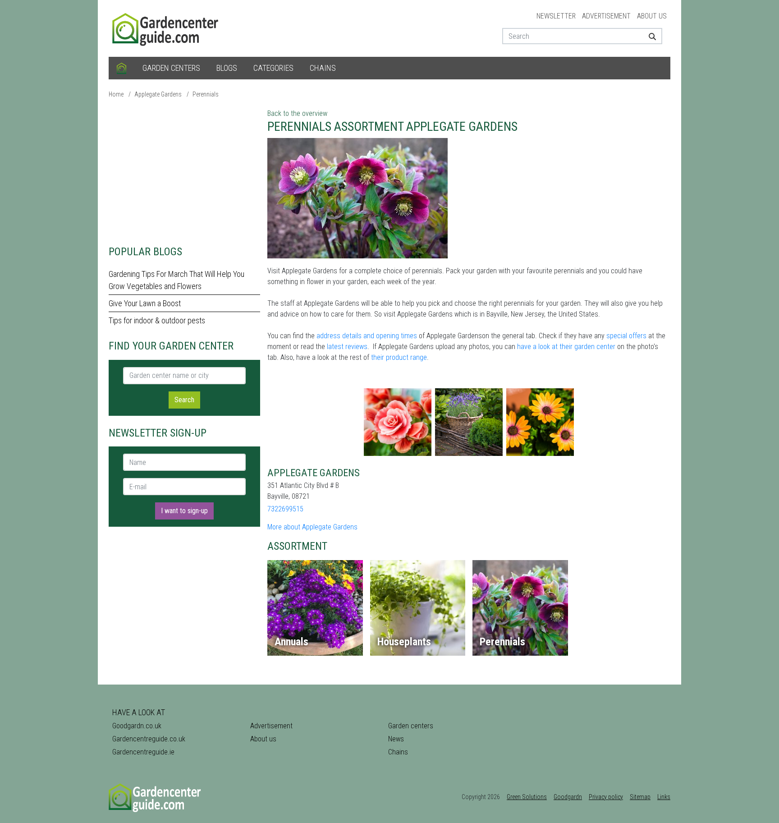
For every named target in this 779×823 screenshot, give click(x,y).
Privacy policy (606, 796)
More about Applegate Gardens (312, 527)
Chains (323, 68)
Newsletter (556, 16)
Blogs (226, 68)
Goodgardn (568, 796)
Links (663, 796)
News (396, 739)
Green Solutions (527, 796)
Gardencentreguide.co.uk (148, 739)
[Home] (121, 68)
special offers (626, 335)
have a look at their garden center (566, 346)
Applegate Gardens (158, 94)
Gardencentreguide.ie (143, 752)
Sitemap (640, 796)
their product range (399, 357)
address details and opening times (366, 335)
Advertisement (606, 16)
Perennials (205, 94)
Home (116, 94)
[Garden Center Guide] (166, 27)
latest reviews (347, 346)
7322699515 (285, 509)
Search (184, 399)
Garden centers (171, 68)
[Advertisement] (184, 171)
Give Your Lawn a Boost (145, 303)
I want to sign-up (184, 510)
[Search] (649, 36)
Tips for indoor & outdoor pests (157, 320)
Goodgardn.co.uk (136, 726)
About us (652, 16)
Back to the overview (297, 113)
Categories (273, 68)
